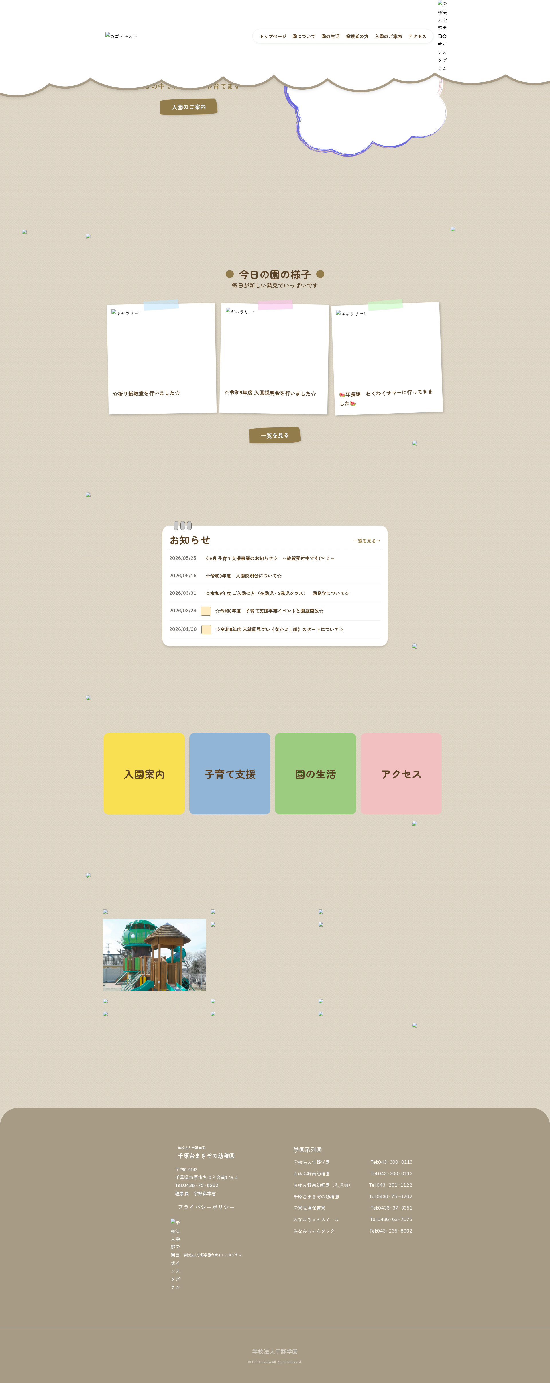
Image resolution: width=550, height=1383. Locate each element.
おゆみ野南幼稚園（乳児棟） (323, 1184)
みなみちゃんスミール (316, 1219)
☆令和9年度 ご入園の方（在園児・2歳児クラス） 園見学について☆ (277, 593)
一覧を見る (275, 435)
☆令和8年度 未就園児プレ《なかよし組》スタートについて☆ (279, 629)
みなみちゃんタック (314, 1230)
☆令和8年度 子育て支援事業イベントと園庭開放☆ (269, 610)
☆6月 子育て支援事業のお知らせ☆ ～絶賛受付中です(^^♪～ (270, 558)
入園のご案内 (189, 106)
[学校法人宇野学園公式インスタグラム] (442, 36)
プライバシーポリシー (206, 1207)
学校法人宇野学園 (311, 1162)
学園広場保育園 (309, 1207)
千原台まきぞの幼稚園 (316, 1196)
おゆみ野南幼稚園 (311, 1173)
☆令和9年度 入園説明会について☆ (244, 575)
